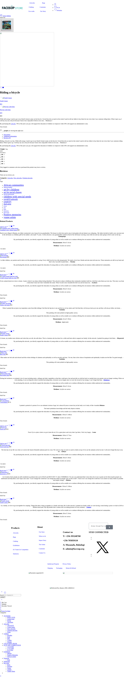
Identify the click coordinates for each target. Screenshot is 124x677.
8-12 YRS (10, 650)
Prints (9, 632)
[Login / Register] (55, 4)
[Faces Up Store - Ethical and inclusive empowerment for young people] (5, 611)
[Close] (0, 180)
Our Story (43, 11)
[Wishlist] (2, 88)
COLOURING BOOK (10, 643)
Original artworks (27, 178)
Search (2, 595)
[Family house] (1, 98)
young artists (10, 217)
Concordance (4, 402)
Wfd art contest (11, 656)
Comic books (11, 627)
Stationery (16, 554)
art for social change (13, 192)
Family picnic (4, 502)
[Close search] (1, 601)
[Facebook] (92, 539)
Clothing (31, 7)
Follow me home (5, 305)
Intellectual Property (53, 564)
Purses (9, 620)
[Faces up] (62, 427)
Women (9, 642)
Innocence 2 (3, 474)
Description (7, 134)
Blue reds (3, 354)
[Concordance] (62, 401)
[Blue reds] (62, 353)
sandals (9, 669)
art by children (11, 189)
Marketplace (6, 210)
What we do (42, 536)
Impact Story (42, 540)
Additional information (10, 136)
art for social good (9, 194)
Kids (8, 637)
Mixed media (6, 212)
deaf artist (7, 204)
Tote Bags (10, 622)
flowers (5, 205)
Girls (5, 207)
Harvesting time (4, 375)
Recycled (6, 663)
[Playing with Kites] (1, 106)
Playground (3, 257)
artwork (13, 124)
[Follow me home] (62, 303)
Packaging (59, 568)
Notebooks (7, 661)
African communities (14, 185)
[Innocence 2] (62, 472)
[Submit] (109, 527)
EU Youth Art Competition (20, 549)
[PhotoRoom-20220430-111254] (7, 31)
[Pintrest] (92, 556)
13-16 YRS (10, 647)
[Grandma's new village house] (62, 228)
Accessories (7, 616)
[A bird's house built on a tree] (62, 276)
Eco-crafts (31, 11)
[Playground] (62, 255)
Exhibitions (16, 545)
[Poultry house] (62, 333)
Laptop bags (10, 619)
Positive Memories (12, 655)
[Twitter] (102, 554)
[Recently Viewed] (5, 593)
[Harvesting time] (62, 373)
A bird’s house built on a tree (8, 278)
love (5, 209)
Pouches (9, 666)
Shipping (50, 568)
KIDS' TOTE (11, 617)
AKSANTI (10, 625)
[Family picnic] (62, 501)
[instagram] (92, 537)
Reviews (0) (7, 138)
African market (8, 187)
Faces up (2, 429)
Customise (43, 7)
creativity (7, 201)
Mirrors (9, 653)
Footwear (6, 658)
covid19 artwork (11, 199)
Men (8, 638)
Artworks (32, 3)
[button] (4, 227)
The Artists (42, 544)
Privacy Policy (67, 564)
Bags (43, 3)
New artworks (18, 178)
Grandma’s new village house (8, 230)
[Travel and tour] (62, 445)
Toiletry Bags (11, 671)
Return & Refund (71, 568)
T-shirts (9, 640)
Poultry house (4, 335)
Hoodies (9, 635)
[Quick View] (14, 227)
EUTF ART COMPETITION (12, 645)
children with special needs (17, 196)
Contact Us (42, 553)
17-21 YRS (10, 648)
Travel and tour (4, 447)
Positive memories (12, 214)
